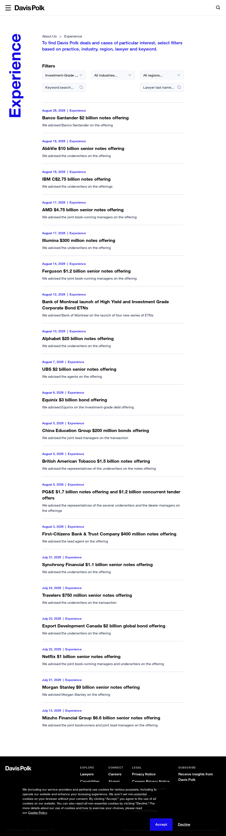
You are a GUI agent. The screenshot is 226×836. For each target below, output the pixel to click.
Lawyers (87, 774)
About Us (49, 36)
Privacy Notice (144, 774)
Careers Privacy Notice (151, 781)
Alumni (114, 781)
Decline (184, 825)
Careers (114, 774)
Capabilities (90, 781)
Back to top (209, 742)
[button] (8, 8)
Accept (161, 824)
